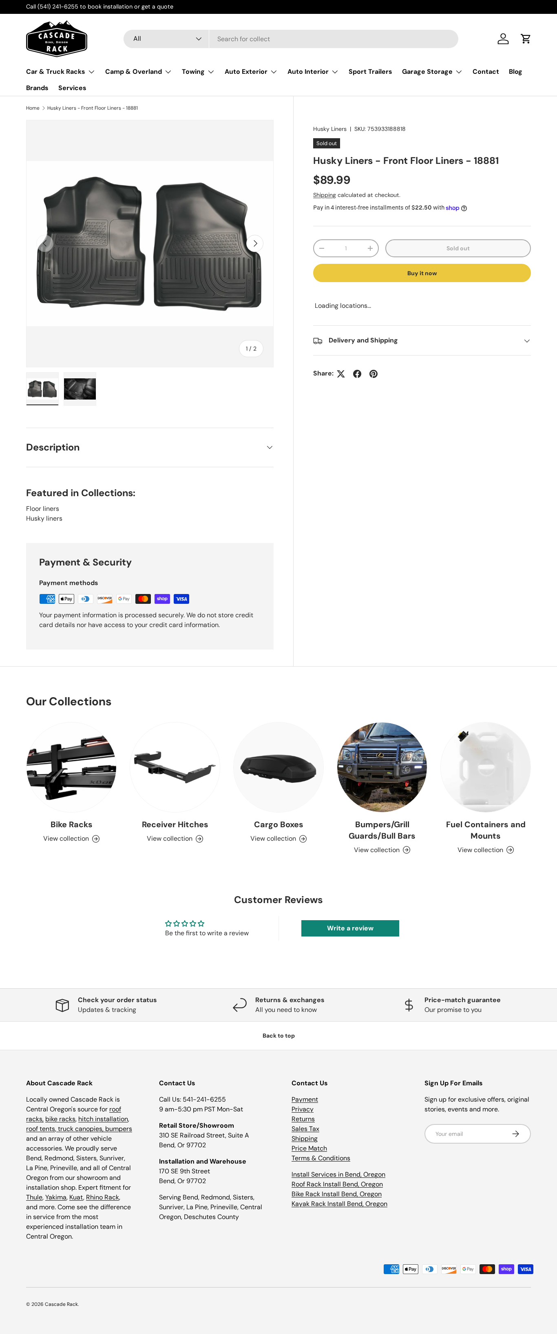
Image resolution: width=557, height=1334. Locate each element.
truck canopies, (80, 1128)
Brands (37, 88)
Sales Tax (305, 1128)
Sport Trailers (370, 71)
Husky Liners (330, 129)
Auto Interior (308, 71)
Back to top (279, 1035)
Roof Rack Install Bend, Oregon (337, 1184)
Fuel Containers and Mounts (486, 830)
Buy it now (422, 273)
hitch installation (103, 1119)
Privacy (303, 1109)
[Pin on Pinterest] (373, 374)
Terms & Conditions (321, 1158)
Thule (34, 1197)
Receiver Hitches (175, 824)
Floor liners (42, 508)
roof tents (40, 1128)
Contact (486, 71)
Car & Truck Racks (55, 71)
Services (72, 88)
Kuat (76, 1197)
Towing (193, 71)
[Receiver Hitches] (175, 767)
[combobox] (291, 39)
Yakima (55, 1197)
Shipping (324, 195)
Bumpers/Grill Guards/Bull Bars (382, 830)
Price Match (309, 1148)
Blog (515, 71)
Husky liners (44, 518)
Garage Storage (427, 71)
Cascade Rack (61, 1304)
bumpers (118, 1128)
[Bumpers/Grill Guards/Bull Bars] (382, 767)
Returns (303, 1119)
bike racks (60, 1119)
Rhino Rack (102, 1197)
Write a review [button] (350, 928)
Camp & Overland (133, 71)
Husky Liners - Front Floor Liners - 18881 (92, 108)
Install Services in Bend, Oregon (338, 1174)
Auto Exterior (246, 71)
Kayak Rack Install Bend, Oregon (339, 1203)
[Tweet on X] (341, 374)
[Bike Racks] (71, 767)
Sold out (458, 248)
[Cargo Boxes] (278, 767)
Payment (305, 1099)
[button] (526, 39)
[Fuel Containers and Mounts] (485, 767)
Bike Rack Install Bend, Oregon (337, 1194)
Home (33, 108)
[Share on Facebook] (357, 374)
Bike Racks (72, 824)
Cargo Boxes (278, 824)
